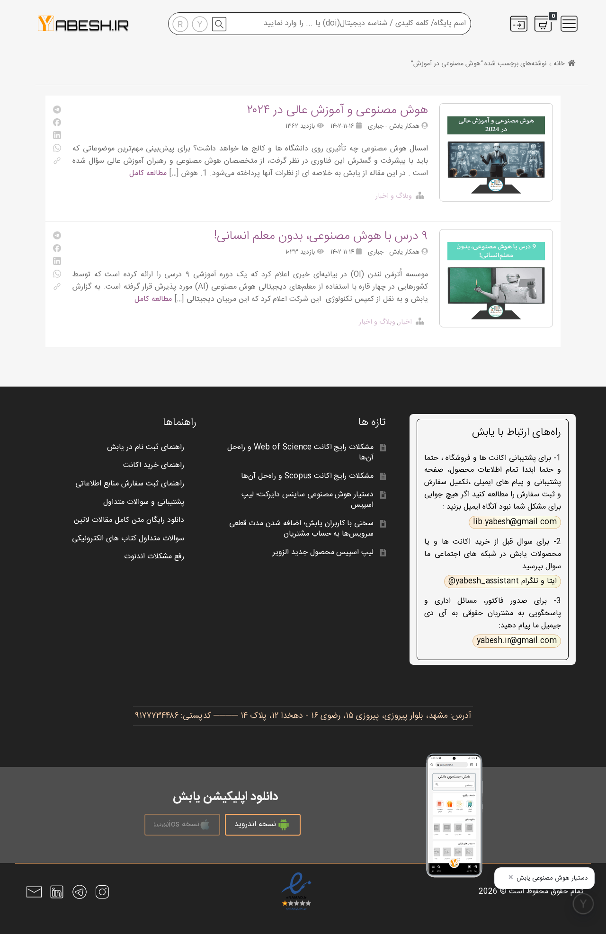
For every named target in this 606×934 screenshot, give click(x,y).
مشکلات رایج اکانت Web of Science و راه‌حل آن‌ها (300, 453)
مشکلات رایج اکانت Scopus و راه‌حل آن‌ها (307, 476)
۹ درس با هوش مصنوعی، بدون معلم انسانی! (321, 236)
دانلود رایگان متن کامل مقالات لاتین (129, 520)
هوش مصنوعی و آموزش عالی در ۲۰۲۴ (337, 110)
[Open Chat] (583, 903)
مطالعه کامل (148, 173)
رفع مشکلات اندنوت (154, 556)
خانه (558, 64)
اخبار (405, 322)
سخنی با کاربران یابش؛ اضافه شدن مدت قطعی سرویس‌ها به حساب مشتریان (301, 529)
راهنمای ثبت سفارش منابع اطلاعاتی (129, 483)
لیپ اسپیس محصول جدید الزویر (323, 552)
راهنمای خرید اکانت (153, 465)
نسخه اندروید (255, 824)
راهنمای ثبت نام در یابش (145, 447)
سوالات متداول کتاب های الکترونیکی (128, 538)
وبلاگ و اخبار (393, 196)
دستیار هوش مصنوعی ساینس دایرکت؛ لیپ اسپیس (307, 500)
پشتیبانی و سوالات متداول (143, 502)
